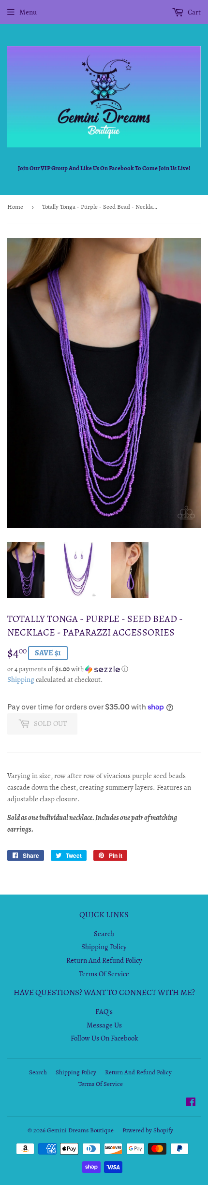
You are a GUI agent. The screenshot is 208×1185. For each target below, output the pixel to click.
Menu (28, 12)
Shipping (20, 679)
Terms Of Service (104, 974)
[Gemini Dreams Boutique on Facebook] (191, 1103)
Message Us (104, 1025)
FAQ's (104, 1011)
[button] (104, 669)
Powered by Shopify (147, 1130)
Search (104, 934)
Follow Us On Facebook (104, 1038)
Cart (193, 12)
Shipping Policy (104, 947)
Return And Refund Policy (104, 960)
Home (15, 206)
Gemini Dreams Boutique (80, 1130)
